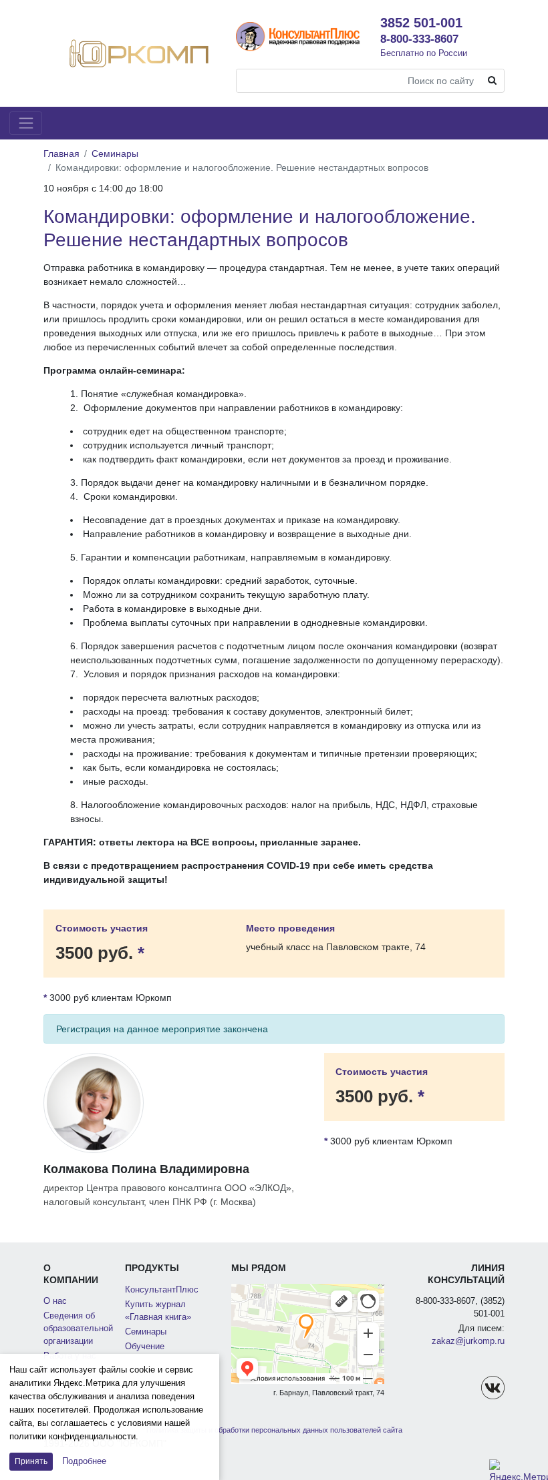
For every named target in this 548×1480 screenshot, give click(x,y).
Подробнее (84, 1461)
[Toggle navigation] (25, 123)
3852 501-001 (421, 22)
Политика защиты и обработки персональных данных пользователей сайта (274, 1430)
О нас (55, 1301)
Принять (31, 1461)
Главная (61, 153)
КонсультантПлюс (161, 1289)
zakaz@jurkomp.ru (468, 1341)
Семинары (115, 153)
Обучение (144, 1346)
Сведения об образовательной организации (78, 1328)
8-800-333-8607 (419, 38)
